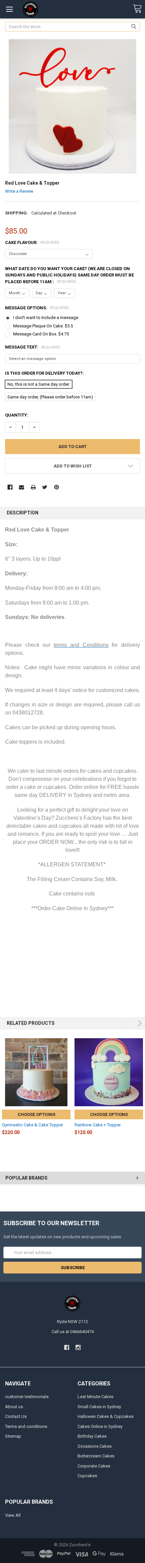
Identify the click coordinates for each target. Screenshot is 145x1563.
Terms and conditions (26, 1426)
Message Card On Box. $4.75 (41, 333)
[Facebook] (10, 487)
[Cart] (137, 9)
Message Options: (37, 307)
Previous (126, 1023)
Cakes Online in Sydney (100, 1426)
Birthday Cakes (92, 1436)
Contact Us (16, 1416)
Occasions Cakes (95, 1446)
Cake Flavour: (32, 242)
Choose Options (36, 1114)
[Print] (33, 487)
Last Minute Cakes (95, 1396)
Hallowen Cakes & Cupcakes (106, 1416)
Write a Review (19, 191)
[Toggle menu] (9, 9)
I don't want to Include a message (45, 317)
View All (13, 1515)
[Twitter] (45, 487)
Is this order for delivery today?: (44, 373)
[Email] (21, 487)
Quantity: (16, 415)
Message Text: (32, 347)
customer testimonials (27, 1396)
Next (139, 1023)
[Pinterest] (56, 487)
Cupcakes (87, 1475)
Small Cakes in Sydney (99, 1406)
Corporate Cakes (94, 1465)
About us (14, 1406)
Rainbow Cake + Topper (98, 1124)
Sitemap (13, 1436)
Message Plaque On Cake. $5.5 (43, 325)
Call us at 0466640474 (73, 1331)
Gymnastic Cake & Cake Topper (32, 1124)
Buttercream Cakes (96, 1455)
